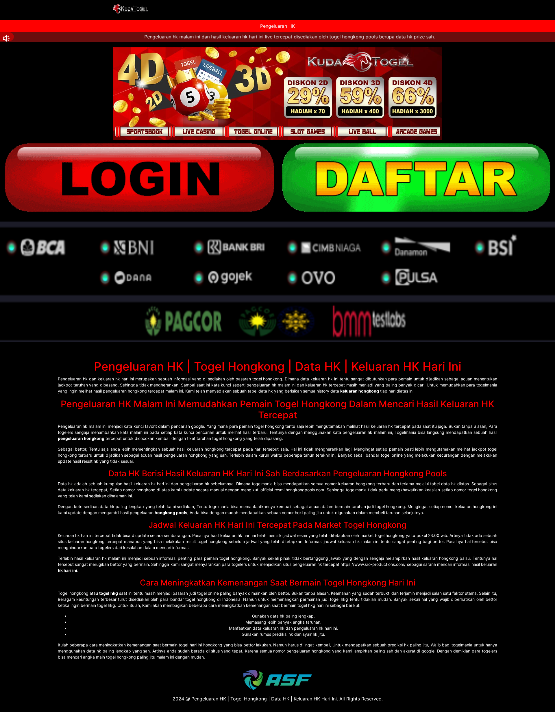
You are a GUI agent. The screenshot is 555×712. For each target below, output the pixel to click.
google (427, 650)
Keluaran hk (69, 535)
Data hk (65, 483)
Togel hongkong (73, 593)
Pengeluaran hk (73, 378)
